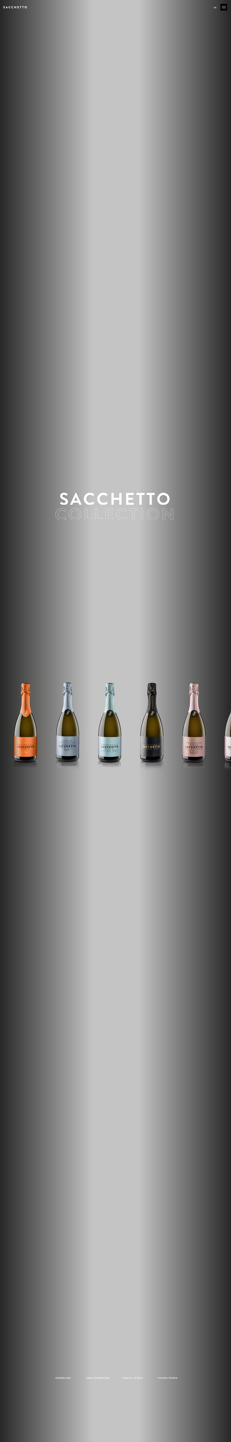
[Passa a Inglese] (215, 7)
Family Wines (133, 1341)
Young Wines (168, 1341)
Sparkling (63, 1341)
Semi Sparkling (98, 1341)
